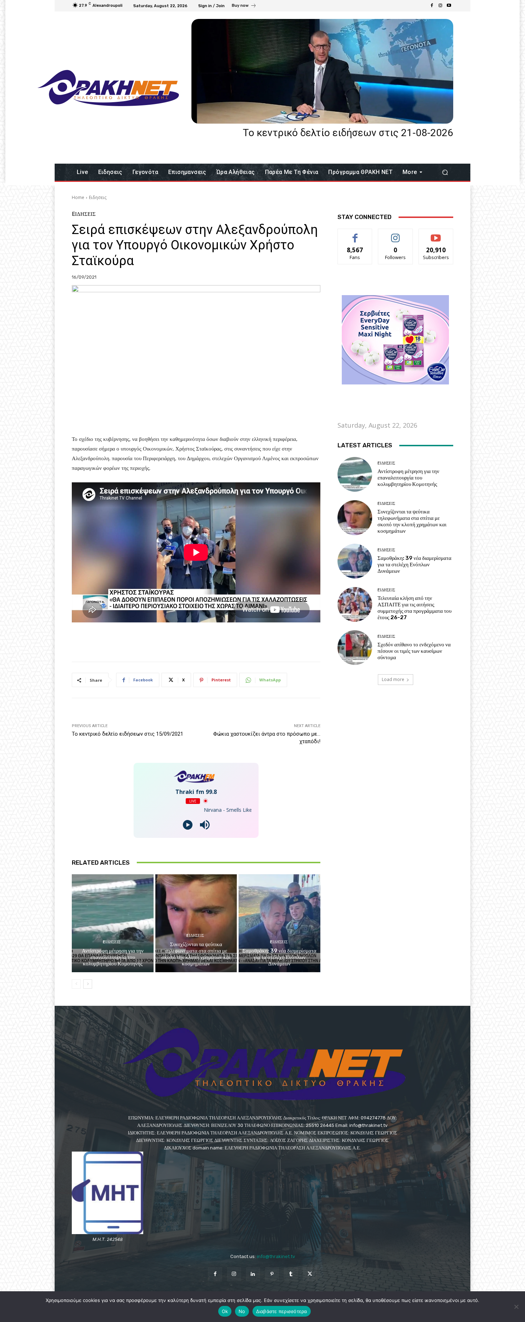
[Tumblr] (291, 1274)
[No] (516, 1306)
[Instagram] (440, 5)
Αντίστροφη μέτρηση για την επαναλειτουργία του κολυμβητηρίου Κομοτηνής (113, 957)
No (242, 1311)
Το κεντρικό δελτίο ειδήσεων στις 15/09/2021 (127, 734)
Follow (395, 234)
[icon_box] (244, 6)
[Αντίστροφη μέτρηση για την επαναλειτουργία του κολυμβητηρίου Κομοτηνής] (113, 923)
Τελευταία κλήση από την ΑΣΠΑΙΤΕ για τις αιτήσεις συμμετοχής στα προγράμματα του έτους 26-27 (414, 608)
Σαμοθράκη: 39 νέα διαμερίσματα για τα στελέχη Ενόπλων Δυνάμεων (279, 957)
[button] (444, 172)
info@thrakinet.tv (276, 1256)
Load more (393, 679)
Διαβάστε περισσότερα (281, 1311)
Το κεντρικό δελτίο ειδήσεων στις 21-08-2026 (348, 133)
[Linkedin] (253, 1274)
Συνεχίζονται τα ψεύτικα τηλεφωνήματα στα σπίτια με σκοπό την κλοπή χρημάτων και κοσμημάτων (195, 954)
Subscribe (436, 234)
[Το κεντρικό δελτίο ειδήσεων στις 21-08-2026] (322, 71)
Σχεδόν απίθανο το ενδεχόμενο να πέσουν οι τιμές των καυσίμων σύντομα (414, 651)
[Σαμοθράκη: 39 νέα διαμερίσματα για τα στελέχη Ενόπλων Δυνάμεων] (279, 923)
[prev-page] (76, 984)
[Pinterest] (272, 1274)
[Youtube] (449, 5)
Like (355, 234)
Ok (225, 1311)
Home (78, 197)
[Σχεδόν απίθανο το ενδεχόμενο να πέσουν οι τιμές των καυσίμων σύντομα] (355, 647)
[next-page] (87, 984)
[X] (310, 1274)
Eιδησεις (97, 197)
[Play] (188, 825)
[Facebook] (432, 5)
